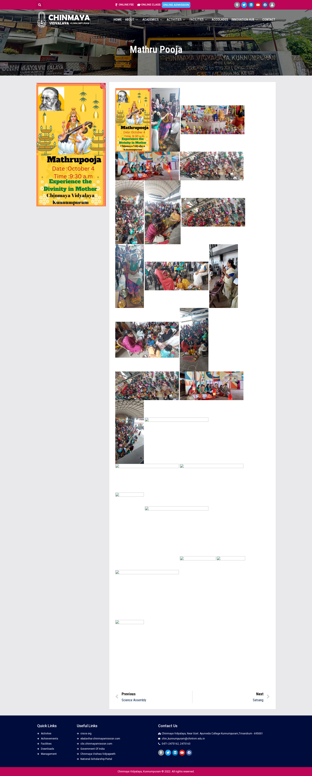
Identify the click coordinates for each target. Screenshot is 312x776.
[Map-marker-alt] (237, 5)
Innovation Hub (242, 19)
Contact (268, 19)
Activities (174, 19)
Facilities (197, 19)
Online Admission (176, 4)
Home (118, 19)
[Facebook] (265, 5)
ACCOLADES (220, 19)
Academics (150, 19)
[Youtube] (258, 5)
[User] (272, 5)
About (129, 19)
